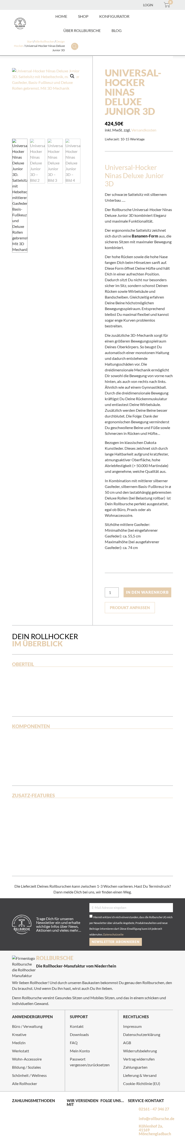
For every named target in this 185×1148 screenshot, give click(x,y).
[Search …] (75, 46)
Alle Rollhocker (44, 41)
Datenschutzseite (113, 934)
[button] (83, 16)
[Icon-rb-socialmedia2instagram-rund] (104, 1109)
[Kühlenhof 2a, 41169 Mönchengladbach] (132, 1130)
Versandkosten (143, 130)
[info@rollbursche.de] (132, 1119)
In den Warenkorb (147, 592)
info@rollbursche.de (156, 1118)
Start (30, 41)
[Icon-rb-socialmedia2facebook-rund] (114, 1109)
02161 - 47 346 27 (154, 1109)
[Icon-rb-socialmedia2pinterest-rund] (104, 1117)
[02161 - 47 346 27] (132, 1109)
